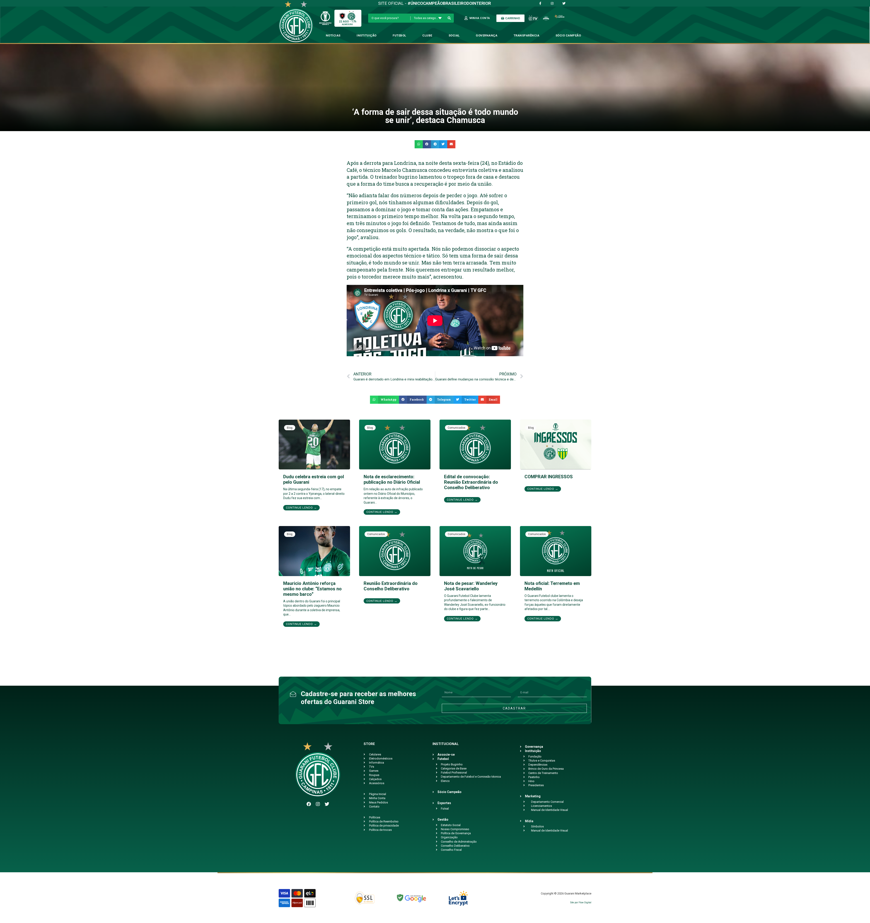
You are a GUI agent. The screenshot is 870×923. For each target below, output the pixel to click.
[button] (419, 144)
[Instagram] (318, 804)
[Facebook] (309, 804)
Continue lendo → (301, 507)
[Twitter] (327, 804)
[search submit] (449, 18)
